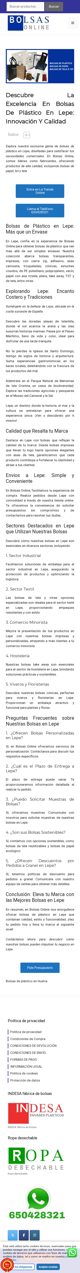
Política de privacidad (26, 1032)
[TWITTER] (13, 1235)
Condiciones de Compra (27, 1039)
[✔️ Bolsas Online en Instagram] (35, 1235)
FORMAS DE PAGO (23, 1059)
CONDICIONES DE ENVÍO (28, 1053)
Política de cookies (24, 1073)
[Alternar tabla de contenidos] (24, 135)
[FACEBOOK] (24, 1235)
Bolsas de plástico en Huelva (26, 981)
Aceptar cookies (48, 1266)
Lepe (49, 306)
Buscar (54, 6)
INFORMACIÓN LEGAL (26, 1066)
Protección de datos (25, 1080)
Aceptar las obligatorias (18, 1266)
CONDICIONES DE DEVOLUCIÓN (33, 1046)
